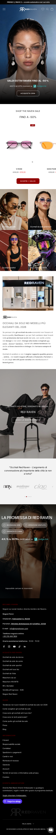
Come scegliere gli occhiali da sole (17, 709)
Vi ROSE (19, 169)
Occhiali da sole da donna (13, 657)
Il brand (6, 740)
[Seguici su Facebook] (4, 646)
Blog (4, 729)
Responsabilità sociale (11, 744)
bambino (19, 343)
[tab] (13, 486)
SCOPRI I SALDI (28, 181)
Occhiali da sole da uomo (13, 661)
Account (6, 769)
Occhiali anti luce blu (11, 669)
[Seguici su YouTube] (14, 646)
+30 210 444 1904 (10, 636)
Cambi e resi (8, 756)
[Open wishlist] (42, 9)
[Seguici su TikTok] (19, 646)
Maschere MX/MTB (10, 682)
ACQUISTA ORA (28, 93)
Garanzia (6, 765)
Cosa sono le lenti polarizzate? (15, 717)
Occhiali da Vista (9, 673)
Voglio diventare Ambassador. (15, 795)
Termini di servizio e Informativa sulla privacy (21, 773)
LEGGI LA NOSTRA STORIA (28, 420)
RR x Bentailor (8, 686)
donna (11, 343)
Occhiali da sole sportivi (12, 665)
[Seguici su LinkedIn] (24, 646)
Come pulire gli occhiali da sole (15, 721)
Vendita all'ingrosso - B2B (13, 690)
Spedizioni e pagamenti (12, 752)
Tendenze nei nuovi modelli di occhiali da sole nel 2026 (25, 705)
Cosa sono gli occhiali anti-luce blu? (17, 713)
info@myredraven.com (19, 628)
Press (5, 725)
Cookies (6, 777)
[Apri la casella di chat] (51, 830)
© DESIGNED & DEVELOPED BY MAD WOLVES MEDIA (26, 829)
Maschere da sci (9, 678)
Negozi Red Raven (10, 694)
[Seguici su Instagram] (9, 646)
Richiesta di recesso (11, 761)
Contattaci (7, 748)
